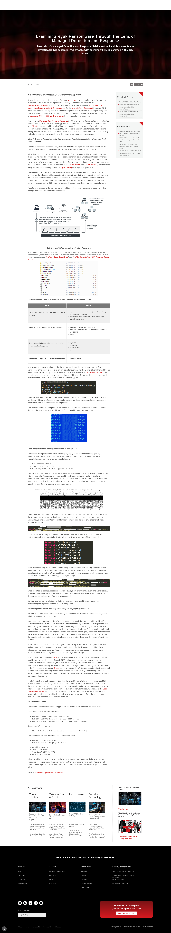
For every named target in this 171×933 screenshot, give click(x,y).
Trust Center (85, 887)
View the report (123, 808)
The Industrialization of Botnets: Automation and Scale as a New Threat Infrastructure (37, 827)
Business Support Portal (57, 872)
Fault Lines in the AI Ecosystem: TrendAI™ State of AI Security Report (36, 814)
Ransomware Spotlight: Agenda (128, 104)
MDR (55, 657)
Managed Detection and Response (53, 121)
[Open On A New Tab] (138, 84)
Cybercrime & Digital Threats (43, 773)
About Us (84, 872)
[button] (32, 915)
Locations (84, 879)
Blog (19, 872)
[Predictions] (130, 825)
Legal (27, 927)
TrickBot (35, 126)
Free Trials (52, 883)
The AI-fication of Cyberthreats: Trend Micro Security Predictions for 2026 (75, 833)
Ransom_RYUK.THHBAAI (38, 105)
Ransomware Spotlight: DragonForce (126, 108)
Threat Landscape (35, 796)
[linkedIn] (141, 84)
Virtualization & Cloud (56, 796)
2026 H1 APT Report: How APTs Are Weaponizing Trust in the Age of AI (129, 139)
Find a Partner (22, 883)
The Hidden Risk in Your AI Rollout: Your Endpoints (129, 154)
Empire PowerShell (95, 372)
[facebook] (135, 84)
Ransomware (58, 773)
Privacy (20, 927)
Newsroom (21, 875)
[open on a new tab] (30, 903)
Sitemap (58, 927)
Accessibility (36, 927)
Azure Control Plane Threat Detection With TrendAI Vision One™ (56, 835)
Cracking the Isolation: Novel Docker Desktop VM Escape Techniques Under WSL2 (57, 827)
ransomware (73, 100)
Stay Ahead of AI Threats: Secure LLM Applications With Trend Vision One (96, 827)
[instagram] (36, 903)
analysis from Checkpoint (82, 108)
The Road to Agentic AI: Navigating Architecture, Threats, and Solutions (97, 835)
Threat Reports (23, 879)
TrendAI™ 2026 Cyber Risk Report (130, 102)
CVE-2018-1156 (74, 165)
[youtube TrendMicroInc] (41, 903)
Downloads (53, 879)
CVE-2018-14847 (90, 165)
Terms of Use (48, 927)
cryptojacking (66, 167)
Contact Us (53, 875)
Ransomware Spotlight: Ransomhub (126, 115)
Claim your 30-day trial (125, 913)
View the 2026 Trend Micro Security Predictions (127, 837)
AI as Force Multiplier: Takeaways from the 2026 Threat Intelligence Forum (129, 133)
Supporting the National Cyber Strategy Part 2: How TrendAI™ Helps (128, 146)
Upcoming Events (86, 883)
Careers (83, 875)
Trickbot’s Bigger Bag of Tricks (57, 257)
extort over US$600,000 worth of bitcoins (47, 116)
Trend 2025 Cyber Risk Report (128, 111)
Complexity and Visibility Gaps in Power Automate (38, 835)
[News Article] (130, 798)
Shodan (57, 668)
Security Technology (95, 796)
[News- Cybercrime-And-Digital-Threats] (131, 84)
